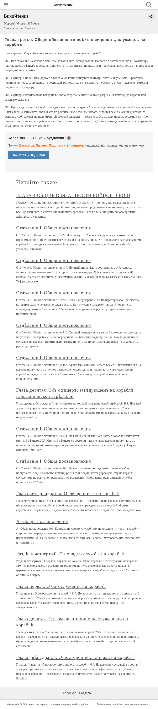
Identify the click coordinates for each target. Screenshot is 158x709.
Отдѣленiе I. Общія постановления (53, 228)
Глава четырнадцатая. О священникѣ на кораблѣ (67, 493)
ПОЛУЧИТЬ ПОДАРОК (28, 155)
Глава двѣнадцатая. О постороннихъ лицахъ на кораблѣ (75, 657)
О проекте (69, 693)
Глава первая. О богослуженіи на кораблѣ (61, 586)
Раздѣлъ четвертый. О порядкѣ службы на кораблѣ (70, 553)
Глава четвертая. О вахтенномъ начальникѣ (122, 704)
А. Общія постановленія (42, 521)
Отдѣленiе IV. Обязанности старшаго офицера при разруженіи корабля (47, 704)
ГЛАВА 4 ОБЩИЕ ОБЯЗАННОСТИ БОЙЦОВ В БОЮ (73, 195)
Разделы (85, 693)
